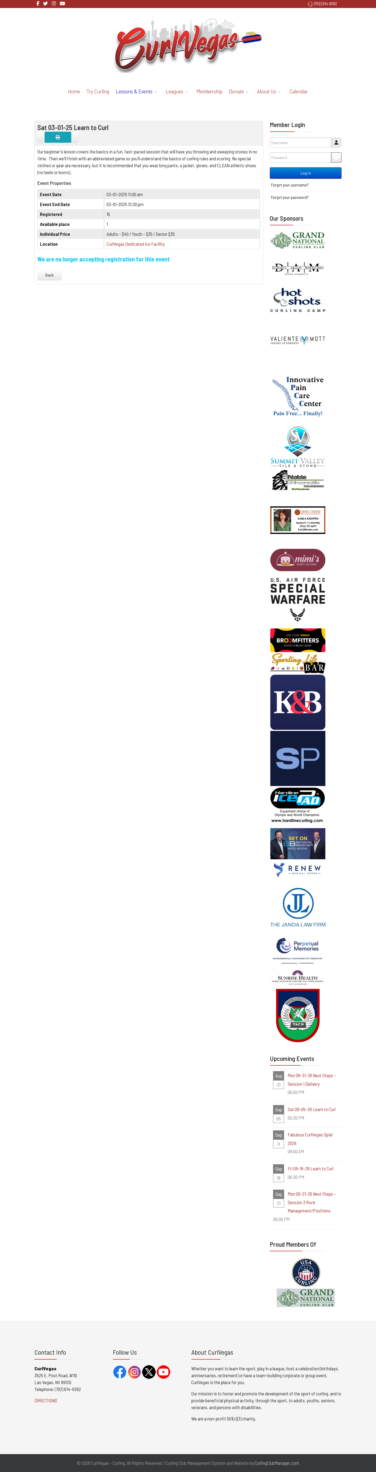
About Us (266, 91)
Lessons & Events (134, 91)
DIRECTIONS (45, 1400)
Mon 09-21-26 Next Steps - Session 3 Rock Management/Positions (312, 1202)
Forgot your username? (290, 184)
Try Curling (98, 91)
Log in (306, 172)
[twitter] (45, 3)
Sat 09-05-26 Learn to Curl (312, 1109)
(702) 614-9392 (325, 3)
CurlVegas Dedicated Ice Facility (136, 244)
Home (74, 91)
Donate (236, 91)
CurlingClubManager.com (277, 1463)
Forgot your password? (290, 197)
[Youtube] (62, 3)
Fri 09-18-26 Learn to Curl (310, 1168)
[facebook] (37, 3)
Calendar (298, 91)
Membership (209, 91)
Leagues (174, 91)
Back (49, 274)
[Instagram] (54, 3)
